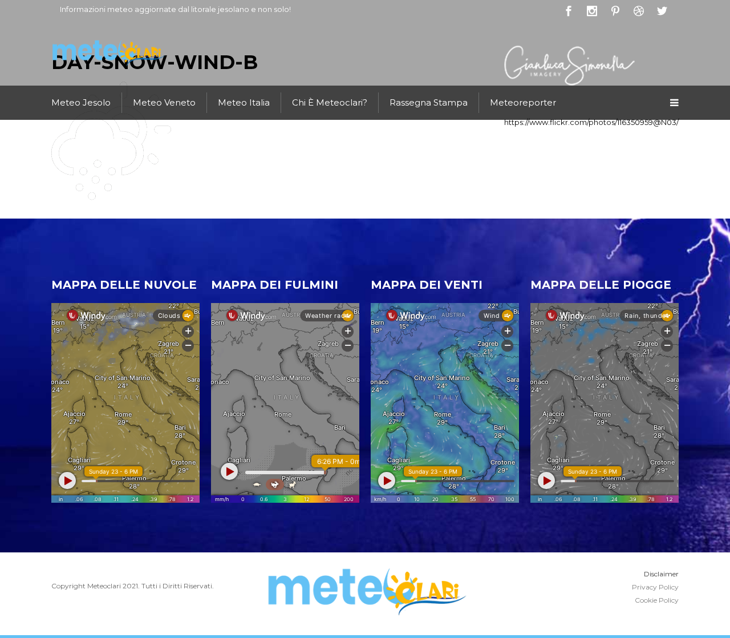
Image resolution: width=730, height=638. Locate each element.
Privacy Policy (655, 587)
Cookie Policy (657, 600)
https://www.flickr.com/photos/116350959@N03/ (591, 122)
